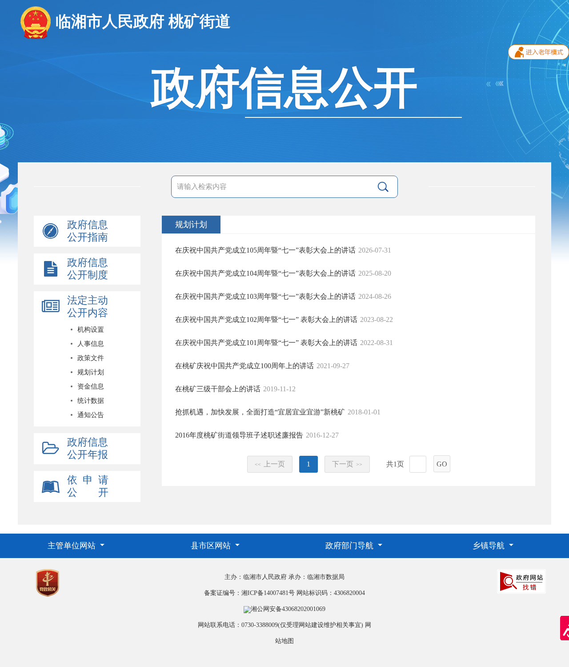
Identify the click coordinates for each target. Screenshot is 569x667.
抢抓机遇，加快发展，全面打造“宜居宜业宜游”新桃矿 (260, 412)
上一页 (270, 464)
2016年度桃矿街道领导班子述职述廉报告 (239, 435)
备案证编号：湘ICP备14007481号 (249, 593)
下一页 (347, 464)
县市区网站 (212, 545)
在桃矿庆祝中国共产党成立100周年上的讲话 (244, 366)
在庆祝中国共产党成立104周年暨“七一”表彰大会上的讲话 (265, 273)
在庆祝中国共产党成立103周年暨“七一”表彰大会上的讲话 (265, 296)
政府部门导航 (350, 545)
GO (442, 464)
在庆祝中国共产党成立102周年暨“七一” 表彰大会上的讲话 (266, 319)
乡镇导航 (490, 545)
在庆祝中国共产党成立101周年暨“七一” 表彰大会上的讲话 (266, 342)
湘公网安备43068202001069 (288, 609)
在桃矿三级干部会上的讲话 (217, 389)
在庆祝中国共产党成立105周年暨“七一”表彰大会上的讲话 (265, 250)
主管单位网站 (73, 545)
